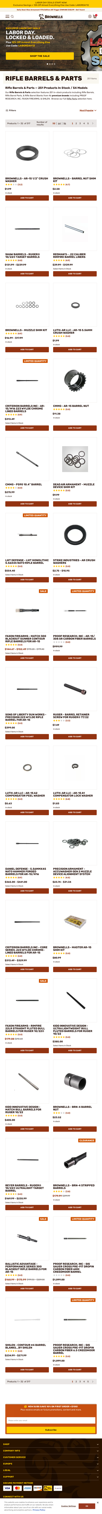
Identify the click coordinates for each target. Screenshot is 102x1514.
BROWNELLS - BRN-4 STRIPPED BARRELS (74, 1186)
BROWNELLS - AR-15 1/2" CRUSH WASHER (26, 179)
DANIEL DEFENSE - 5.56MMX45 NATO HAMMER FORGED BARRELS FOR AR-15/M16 (25, 871)
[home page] (51, 17)
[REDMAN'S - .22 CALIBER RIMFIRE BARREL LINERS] (75, 229)
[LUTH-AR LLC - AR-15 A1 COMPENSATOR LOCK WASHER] (75, 768)
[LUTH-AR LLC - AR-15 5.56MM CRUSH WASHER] (75, 305)
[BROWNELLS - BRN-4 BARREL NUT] (75, 1081)
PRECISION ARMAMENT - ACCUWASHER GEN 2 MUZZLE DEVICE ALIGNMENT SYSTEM (72, 871)
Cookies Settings (68, 1506)
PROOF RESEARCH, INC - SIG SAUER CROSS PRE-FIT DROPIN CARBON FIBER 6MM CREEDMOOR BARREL (73, 1268)
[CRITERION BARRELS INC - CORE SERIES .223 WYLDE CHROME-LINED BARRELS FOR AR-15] (27, 922)
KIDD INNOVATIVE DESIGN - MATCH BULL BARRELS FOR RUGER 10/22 (23, 1110)
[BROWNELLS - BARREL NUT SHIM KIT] (75, 153)
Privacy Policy (39, 1510)
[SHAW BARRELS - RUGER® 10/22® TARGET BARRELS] (27, 229)
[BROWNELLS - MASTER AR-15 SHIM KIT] (75, 922)
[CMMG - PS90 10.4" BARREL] (27, 459)
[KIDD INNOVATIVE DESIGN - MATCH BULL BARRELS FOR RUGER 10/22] (27, 1081)
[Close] (98, 1503)
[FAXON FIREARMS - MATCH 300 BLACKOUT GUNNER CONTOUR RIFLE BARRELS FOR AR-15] (27, 611)
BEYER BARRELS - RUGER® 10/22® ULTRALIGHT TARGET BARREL (24, 1188)
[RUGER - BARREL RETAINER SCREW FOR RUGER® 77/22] (75, 689)
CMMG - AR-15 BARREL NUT (71, 406)
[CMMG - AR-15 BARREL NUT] (75, 380)
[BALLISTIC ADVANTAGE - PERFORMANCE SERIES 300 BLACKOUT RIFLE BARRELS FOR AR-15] (27, 1238)
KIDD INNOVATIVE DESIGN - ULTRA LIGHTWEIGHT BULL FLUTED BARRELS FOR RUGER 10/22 (72, 1029)
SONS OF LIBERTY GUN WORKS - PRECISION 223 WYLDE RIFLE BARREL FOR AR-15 (25, 717)
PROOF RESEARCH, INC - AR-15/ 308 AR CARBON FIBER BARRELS (74, 637)
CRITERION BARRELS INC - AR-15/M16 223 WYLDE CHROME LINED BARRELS (25, 409)
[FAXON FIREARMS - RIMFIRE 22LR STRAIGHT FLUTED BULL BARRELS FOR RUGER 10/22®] (27, 1000)
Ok (87, 1506)
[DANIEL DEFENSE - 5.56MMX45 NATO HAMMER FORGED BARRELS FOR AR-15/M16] (27, 843)
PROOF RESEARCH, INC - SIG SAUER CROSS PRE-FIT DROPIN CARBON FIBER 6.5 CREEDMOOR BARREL (74, 1349)
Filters (12, 110)
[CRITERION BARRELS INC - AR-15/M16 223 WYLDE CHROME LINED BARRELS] (27, 380)
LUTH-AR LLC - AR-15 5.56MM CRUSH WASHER (72, 331)
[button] (7, 16)
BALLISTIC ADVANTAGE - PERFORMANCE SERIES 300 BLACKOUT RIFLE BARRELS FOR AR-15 (26, 1268)
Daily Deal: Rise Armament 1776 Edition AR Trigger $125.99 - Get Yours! (51, 10)
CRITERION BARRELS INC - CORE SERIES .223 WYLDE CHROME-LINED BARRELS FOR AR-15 (26, 950)
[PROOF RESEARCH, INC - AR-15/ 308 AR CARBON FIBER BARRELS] (75, 611)
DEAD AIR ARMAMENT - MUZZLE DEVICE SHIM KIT (74, 485)
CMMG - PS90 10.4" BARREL (23, 484)
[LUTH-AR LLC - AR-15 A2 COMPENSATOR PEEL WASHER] (27, 768)
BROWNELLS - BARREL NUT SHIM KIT (74, 179)
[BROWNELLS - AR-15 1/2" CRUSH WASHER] (27, 153)
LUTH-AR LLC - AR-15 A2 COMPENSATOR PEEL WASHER (25, 794)
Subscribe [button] (51, 1430)
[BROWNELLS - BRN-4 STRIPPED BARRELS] (75, 1160)
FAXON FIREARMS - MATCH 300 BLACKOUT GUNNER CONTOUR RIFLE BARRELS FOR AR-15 (25, 639)
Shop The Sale (40, 56)
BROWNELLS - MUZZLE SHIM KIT (26, 330)
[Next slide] (97, 45)
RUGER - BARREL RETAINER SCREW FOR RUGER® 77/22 (71, 715)
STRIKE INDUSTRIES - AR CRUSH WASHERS (74, 561)
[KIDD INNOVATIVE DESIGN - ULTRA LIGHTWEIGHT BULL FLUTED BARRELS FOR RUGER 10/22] (75, 1000)
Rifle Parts (72, 98)
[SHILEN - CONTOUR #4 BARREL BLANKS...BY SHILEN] (27, 1320)
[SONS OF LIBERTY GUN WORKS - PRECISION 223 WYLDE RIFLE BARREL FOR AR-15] (27, 689)
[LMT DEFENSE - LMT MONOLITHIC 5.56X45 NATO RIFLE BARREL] (27, 535)
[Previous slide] (4, 45)
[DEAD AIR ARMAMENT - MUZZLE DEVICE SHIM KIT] (75, 459)
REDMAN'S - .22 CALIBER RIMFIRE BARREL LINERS (69, 255)
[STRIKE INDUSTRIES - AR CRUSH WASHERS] (75, 535)
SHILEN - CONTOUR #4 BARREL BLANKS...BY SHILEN (25, 1346)
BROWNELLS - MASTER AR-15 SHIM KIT (72, 948)
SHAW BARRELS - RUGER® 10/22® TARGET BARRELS (22, 255)
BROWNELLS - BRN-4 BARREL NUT (72, 1108)
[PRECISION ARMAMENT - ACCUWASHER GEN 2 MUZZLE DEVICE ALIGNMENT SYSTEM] (75, 843)
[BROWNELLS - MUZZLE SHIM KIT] (27, 305)
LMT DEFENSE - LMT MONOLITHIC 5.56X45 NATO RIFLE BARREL (27, 561)
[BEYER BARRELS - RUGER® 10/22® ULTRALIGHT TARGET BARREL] (27, 1160)
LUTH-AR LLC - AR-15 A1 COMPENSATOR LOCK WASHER (73, 794)
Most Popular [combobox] (87, 110)
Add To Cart (27, 198)
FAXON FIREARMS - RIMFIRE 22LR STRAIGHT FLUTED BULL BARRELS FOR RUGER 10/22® (25, 1028)
